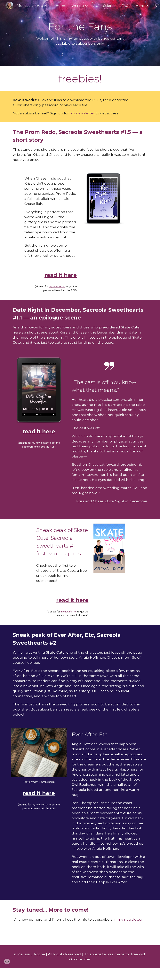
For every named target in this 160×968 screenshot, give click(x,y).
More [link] (139, 6)
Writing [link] (77, 6)
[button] (155, 5)
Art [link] (95, 6)
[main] (80, 33)
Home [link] (61, 6)
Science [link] (109, 6)
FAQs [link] (126, 6)
